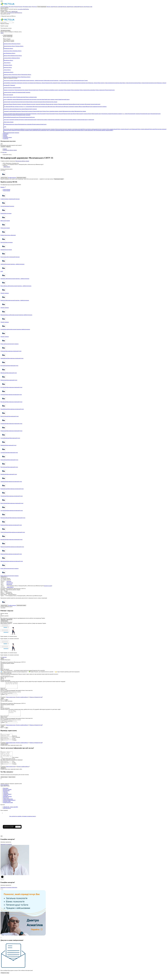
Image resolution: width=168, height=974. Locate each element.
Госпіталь (5, 87)
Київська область (7, 55)
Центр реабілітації (34, 130)
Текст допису (15, 757)
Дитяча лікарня (67, 90)
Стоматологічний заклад (82, 119)
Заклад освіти (6, 97)
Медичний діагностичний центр (40, 106)
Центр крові (152, 129)
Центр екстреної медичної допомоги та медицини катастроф (69, 129)
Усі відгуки (34, 6)
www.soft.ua (20, 9)
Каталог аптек (83, 6)
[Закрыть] (1, 778)
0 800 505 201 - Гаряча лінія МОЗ (10, 806)
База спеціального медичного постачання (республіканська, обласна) (30, 82)
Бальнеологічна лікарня (51, 82)
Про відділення (6, 190)
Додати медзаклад (5, 6)
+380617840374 (6, 166)
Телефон (14, 740)
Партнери (5, 791)
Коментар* (3, 688)
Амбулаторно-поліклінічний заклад (76, 80)
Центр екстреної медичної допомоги (47, 129)
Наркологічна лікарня (20, 108)
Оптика (44, 111)
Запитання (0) (9, 619)
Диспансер (41, 90)
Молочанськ (9, 584)
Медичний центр (60, 106)
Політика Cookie (7, 801)
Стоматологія (91, 119)
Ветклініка (5, 85)
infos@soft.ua (26, 9)
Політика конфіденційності (9, 800)
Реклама (16, 6)
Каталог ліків (89, 6)
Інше (43, 99)
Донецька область (19, 46)
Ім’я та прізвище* (4, 691)
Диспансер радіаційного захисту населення (54, 90)
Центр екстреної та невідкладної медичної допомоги (95, 129)
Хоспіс (4, 126)
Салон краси (6, 119)
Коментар (14, 736)
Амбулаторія (16, 80)
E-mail (14, 738)
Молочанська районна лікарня (22, 161)
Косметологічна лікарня (51, 101)
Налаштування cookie (8, 802)
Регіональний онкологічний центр (27, 117)
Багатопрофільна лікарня (9, 82)
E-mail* (2, 693)
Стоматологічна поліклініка (53, 119)
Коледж (44, 101)
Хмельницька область (26, 74)
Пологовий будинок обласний (56, 113)
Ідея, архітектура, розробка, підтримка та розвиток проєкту (22, 816)
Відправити (3, 767)
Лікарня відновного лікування (20, 104)
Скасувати (3, 146)
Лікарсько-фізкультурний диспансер (76, 104)
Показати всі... (4, 577)
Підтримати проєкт (27, 6)
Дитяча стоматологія (100, 90)
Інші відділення (6, 189)
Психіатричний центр (156, 113)
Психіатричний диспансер (134, 113)
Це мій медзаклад (12, 177)
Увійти (2, 33)
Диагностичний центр (33, 90)
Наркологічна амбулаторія (9, 108)
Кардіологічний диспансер (9, 101)
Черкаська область (7, 76)
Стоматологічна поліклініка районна (68, 119)
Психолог (20, 6)
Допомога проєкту (7, 794)
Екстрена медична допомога (9, 92)
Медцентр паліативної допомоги (71, 106)
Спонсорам (5, 793)
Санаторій (11, 119)
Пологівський (10, 582)
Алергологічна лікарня (8, 80)
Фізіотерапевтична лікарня (12, 124)
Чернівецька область (16, 76)
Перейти (3, 187)
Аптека (86, 80)
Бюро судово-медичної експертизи (130, 82)
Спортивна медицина (19, 119)
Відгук (2, 658)
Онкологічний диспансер (27, 111)
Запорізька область (17, 50)
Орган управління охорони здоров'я (54, 111)
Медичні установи (7, 789)
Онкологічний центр (37, 111)
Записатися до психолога (6, 844)
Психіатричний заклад (145, 113)
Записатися (14, 887)
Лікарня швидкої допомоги (52, 104)
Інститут (5, 99)
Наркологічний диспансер (31, 108)
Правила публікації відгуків (36, 697)
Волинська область (16, 43)
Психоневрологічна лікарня (9, 114)
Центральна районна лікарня (102, 130)
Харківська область (7, 74)
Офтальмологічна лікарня (80, 111)
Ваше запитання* (4, 716)
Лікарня (11, 104)
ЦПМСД (111, 130)
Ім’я (13, 761)
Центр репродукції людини (74, 130)
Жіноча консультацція (8, 94)
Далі (7, 699)
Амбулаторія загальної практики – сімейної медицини (56, 80)
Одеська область (6, 62)
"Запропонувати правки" (58, 179)
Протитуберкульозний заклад (95, 113)
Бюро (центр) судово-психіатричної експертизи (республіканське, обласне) (81, 82)
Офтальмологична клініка (68, 111)
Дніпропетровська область (9, 46)
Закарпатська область (8, 50)
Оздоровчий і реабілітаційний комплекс (12, 111)
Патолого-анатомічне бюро (9, 113)
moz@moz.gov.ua (18, 12)
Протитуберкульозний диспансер (80, 113)
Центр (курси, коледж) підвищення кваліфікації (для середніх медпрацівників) (21, 129)
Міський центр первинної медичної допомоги (96, 106)
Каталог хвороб (50, 6)
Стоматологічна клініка (41, 119)
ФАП (4, 124)
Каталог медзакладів (42, 6)
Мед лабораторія (7, 106)
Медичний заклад (52, 106)
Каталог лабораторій (74, 6)
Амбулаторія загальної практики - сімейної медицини (31, 80)
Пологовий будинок (44, 113)
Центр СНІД (93, 130)
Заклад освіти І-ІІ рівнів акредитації (18, 97)
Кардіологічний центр (20, 101)
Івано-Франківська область (9, 53)
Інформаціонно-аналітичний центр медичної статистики (29, 99)
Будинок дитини (60, 82)
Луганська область (7, 57)
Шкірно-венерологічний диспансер (11, 132)
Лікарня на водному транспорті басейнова (36, 104)
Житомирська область (8, 48)
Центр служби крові (85, 130)
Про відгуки (6, 797)
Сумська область (7, 69)
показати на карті (48, 585)
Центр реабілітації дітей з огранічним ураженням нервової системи (53, 130)
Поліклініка (28, 113)
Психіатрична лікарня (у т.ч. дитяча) (120, 113)
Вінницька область (7, 43)
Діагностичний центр (110, 90)
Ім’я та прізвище (16, 737)
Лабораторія (6, 104)
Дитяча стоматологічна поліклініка (87, 90)
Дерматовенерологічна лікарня (21, 90)
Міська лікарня (82, 106)
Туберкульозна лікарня (8, 122)
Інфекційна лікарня (11, 99)
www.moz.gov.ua (10, 12)
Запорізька (9, 581)
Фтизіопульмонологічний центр (39, 124)
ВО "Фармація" (11, 85)
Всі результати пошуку (5, 30)
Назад (2, 698)
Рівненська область (7, 67)
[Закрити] (2, 144)
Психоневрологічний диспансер (23, 114)
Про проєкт (11, 6)
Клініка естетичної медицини (36, 101)
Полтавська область (7, 65)
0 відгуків (4, 152)
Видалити (8, 146)
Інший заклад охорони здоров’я (51, 99)
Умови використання (10, 697)
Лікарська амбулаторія (63, 104)
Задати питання (12, 777)
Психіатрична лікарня (107, 113)
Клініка (27, 101)
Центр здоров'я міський (112, 129)
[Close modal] (1, 702)
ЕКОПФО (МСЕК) (7, 796)
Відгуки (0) (3, 619)
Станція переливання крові (30, 119)
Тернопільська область (8, 72)
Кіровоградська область (16, 55)
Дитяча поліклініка (75, 90)
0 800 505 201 (14, 11)
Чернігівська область (25, 76)
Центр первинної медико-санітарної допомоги (19, 130)
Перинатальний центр (21, 113)
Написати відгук (4, 177)
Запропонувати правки (21, 177)
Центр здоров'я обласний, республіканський (127, 129)
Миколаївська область (8, 60)
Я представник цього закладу (8, 758)
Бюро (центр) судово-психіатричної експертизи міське (110, 82)
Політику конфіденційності (22, 697)
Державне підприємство (8, 90)
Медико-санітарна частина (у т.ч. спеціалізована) (22, 106)
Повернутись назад (5, 972)
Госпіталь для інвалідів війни (14, 87)
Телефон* (3, 694)
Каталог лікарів (66, 6)
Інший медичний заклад (64, 99)
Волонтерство (6, 790)
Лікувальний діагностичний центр (92, 104)
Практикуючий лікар (68, 113)
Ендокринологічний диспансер (23, 92)
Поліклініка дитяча (35, 113)
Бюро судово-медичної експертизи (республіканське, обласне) (152, 82)
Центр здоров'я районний (143, 129)
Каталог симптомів (58, 6)
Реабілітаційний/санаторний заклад (11, 117)
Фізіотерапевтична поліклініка (25, 124)
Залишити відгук (4, 620)
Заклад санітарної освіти (31, 97)
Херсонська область (16, 74)
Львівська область (16, 57)
